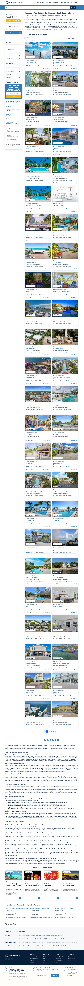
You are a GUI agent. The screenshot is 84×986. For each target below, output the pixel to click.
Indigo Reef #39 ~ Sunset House (61, 291)
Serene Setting (57, 262)
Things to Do (32, 960)
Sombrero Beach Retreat (32, 549)
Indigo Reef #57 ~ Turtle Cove (33, 205)
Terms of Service (71, 958)
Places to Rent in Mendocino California (69, 942)
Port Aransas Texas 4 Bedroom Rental (44, 945)
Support (69, 960)
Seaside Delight (57, 520)
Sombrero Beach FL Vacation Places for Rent (17, 908)
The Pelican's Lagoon (58, 62)
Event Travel (9, 106)
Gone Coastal (56, 234)
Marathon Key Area (55, 15)
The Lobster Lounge (58, 348)
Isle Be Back (56, 692)
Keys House (56, 434)
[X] (12, 959)
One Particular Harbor (59, 205)
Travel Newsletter (10, 143)
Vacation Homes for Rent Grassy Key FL (65, 908)
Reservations (71, 956)
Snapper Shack (30, 405)
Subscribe (54, 975)
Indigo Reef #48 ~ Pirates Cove (61, 663)
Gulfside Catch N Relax (59, 635)
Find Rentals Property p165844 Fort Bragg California (29, 942)
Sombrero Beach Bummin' (60, 491)
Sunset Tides (29, 291)
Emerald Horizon (30, 119)
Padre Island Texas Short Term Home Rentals (62, 945)
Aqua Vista (56, 148)
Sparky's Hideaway (58, 320)
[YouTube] (6, 959)
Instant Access (29, 721)
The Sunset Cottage (31, 90)
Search (13, 96)
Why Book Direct (65, 2)
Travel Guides (56, 2)
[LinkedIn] (9, 959)
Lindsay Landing (57, 463)
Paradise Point (29, 463)
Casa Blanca (29, 434)
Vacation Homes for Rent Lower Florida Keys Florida (43, 917)
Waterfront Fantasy (31, 262)
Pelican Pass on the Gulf (32, 234)
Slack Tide (56, 90)
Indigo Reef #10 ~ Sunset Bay (33, 148)
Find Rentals (27, 15)
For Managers (74, 2)
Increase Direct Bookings (61, 956)
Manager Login (59, 960)
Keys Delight (56, 405)
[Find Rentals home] (14, 2)
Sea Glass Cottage (30, 377)
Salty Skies (56, 721)
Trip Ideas (8, 135)
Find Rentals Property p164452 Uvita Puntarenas (44, 938)
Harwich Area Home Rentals (56, 935)
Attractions (48, 2)
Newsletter (32, 962)
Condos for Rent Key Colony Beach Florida (16, 913)
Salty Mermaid (29, 692)
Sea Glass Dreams (58, 176)
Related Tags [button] (12, 924)
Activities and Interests (11, 100)
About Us (45, 956)
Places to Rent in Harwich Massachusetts (27, 935)
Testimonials (58, 958)
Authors (44, 962)
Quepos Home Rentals (59, 938)
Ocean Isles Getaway (31, 62)
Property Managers (34, 958)
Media (44, 960)
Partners (57, 962)
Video (44, 958)
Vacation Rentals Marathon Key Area (64, 917)
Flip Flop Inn (29, 320)
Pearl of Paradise (30, 348)
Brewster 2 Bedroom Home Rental (43, 935)
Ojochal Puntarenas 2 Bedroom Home (26, 938)
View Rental (45, 68)
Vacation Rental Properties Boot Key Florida (41, 913)
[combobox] (37, 7)
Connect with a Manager (13, 20)
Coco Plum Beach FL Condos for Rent (39, 908)
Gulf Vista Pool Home (31, 520)
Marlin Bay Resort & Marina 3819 (34, 491)
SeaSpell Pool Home (58, 577)
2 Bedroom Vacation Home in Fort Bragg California (51, 942)
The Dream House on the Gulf (60, 549)
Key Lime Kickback (30, 635)
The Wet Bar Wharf (31, 663)
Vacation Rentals (40, 2)
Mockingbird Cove (58, 606)
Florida (41, 15)
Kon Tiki (28, 606)
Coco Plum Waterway (58, 119)
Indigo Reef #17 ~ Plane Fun (33, 176)
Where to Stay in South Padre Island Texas (27, 945)
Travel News (9, 128)
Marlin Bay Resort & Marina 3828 (61, 377)
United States (35, 15)
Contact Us (69, 975)
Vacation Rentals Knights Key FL (63, 913)
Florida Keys (47, 15)
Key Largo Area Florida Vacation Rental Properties (18, 917)
